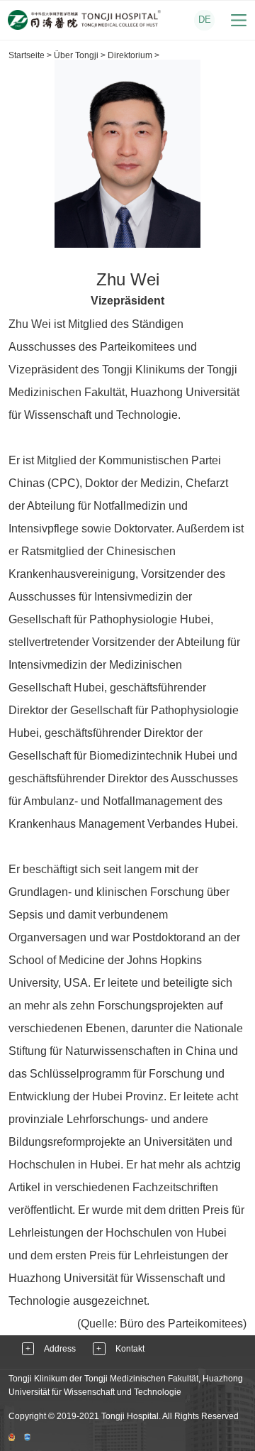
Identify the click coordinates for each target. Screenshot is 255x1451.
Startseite (26, 55)
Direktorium (130, 55)
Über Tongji (76, 55)
